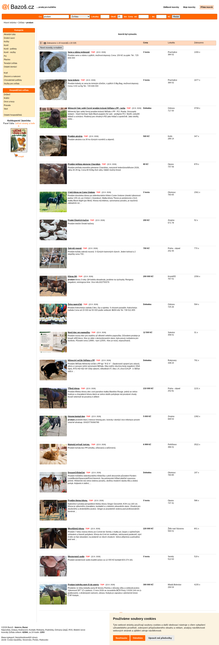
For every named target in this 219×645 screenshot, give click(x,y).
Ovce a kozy (9, 101)
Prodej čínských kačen (78, 220)
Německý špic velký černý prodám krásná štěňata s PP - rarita (96, 108)
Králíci (6, 98)
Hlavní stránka (10, 23)
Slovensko (27, 640)
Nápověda (5, 630)
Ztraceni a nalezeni (12, 76)
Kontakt (32, 630)
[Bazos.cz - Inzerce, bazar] (18, 9)
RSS (71, 630)
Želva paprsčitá (75, 304)
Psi (5, 56)
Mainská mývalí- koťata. (79, 444)
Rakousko (43, 640)
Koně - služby (10, 52)
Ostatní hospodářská (13, 115)
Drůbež (7, 94)
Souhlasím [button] (121, 638)
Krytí (6, 73)
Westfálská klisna (76, 528)
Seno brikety (73, 80)
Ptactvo (7, 59)
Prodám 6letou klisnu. (78, 500)
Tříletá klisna (74, 388)
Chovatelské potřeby (13, 80)
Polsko (35, 640)
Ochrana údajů (61, 630)
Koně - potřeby (10, 49)
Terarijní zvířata (10, 63)
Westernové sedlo (76, 556)
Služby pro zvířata (11, 84)
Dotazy (14, 630)
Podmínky (49, 630)
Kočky (6, 41)
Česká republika (14, 640)
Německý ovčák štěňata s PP (81, 360)
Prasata (7, 105)
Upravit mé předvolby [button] (160, 638)
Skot (6, 109)
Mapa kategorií (7, 637)
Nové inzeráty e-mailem (51, 47)
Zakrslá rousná (75, 248)
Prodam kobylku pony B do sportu (83, 585)
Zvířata (21, 23)
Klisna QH (72, 276)
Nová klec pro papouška (79, 332)
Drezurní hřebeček (76, 472)
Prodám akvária (75, 136)
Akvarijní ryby (10, 34)
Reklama (40, 630)
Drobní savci (9, 38)
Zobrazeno (199, 43)
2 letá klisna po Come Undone (81, 192)
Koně (6, 45)
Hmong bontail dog (76, 416)
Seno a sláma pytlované (79, 52)
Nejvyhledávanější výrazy (26, 637)
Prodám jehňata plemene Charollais (84, 164)
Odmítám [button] (138, 638)
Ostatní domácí (10, 67)
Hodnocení (23, 630)
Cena (145, 43)
